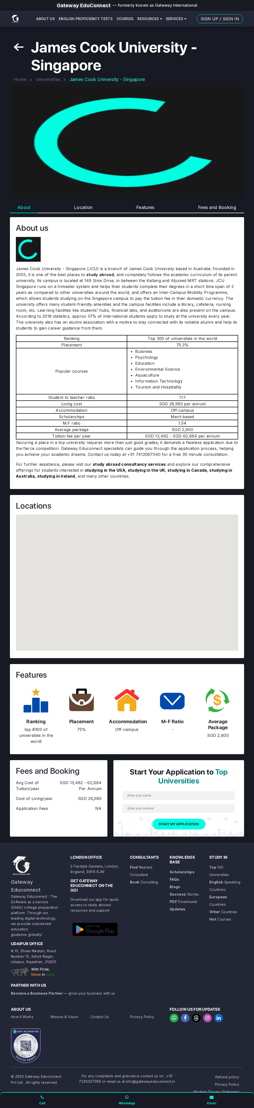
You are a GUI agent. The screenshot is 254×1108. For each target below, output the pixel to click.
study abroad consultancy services (129, 464)
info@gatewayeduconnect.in (150, 1081)
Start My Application (179, 824)
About (24, 207)
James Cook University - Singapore (107, 79)
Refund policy (227, 1077)
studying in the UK (146, 470)
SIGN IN (231, 18)
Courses (125, 19)
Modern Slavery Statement (216, 1092)
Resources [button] (148, 19)
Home (20, 79)
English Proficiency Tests (86, 19)
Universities (48, 79)
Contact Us (99, 1017)
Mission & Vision (64, 1017)
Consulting (144, 882)
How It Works (22, 1017)
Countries (223, 912)
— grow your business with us (63, 993)
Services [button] (175, 19)
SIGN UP (210, 18)
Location (83, 207)
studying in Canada (187, 470)
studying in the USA (105, 470)
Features (145, 207)
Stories (184, 894)
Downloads (183, 902)
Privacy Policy (142, 1017)
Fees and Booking (217, 207)
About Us (45, 19)
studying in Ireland (56, 476)
